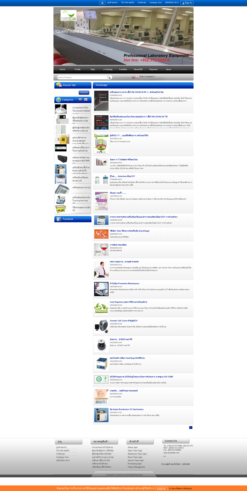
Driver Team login (135, 457)
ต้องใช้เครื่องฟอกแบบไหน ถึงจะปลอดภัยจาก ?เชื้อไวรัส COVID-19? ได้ (138, 117)
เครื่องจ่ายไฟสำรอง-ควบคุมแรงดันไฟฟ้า (100, 464)
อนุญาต (162, 488)
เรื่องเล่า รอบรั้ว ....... (118, 193)
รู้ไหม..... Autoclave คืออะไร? (122, 176)
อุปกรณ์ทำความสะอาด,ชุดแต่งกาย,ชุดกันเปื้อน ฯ (102, 457)
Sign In (188, 3)
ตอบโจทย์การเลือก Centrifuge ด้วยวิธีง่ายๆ (127, 358)
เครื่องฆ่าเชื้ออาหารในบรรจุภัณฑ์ (101, 460)
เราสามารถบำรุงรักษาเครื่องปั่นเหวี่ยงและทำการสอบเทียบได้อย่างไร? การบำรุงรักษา (144, 217)
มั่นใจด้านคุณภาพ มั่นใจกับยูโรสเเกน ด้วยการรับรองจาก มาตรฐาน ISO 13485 (141, 377)
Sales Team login (135, 451)
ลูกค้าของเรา (112, 2)
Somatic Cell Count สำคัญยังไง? (124, 321)
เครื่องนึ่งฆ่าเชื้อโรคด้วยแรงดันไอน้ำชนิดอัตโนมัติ (102, 467)
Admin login (133, 447)
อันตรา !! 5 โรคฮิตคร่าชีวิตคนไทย (124, 160)
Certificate (142, 2)
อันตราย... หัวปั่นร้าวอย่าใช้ (121, 339)
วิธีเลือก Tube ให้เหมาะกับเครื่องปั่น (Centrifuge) (129, 231)
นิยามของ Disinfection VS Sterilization (127, 409)
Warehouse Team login (137, 454)
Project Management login (136, 467)
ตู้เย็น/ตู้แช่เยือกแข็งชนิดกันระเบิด (101, 454)
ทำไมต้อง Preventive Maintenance (124, 283)
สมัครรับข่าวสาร (171, 2)
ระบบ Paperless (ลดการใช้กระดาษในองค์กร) (128, 302)
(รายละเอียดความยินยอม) (180, 488)
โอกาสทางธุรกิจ (127, 2)
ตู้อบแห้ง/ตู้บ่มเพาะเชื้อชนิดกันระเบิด (102, 451)
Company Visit (156, 2)
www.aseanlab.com (171, 453)
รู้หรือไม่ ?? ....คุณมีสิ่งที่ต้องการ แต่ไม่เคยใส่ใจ (129, 135)
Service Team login (136, 460)
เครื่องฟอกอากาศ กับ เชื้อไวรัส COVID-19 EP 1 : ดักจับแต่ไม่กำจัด (136, 92)
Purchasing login (135, 464)
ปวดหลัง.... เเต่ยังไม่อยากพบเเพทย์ (124, 391)
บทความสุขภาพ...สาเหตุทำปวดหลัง (124, 262)
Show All (83, 93)
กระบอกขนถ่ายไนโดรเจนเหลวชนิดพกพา (102, 447)
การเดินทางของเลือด (118, 245)
